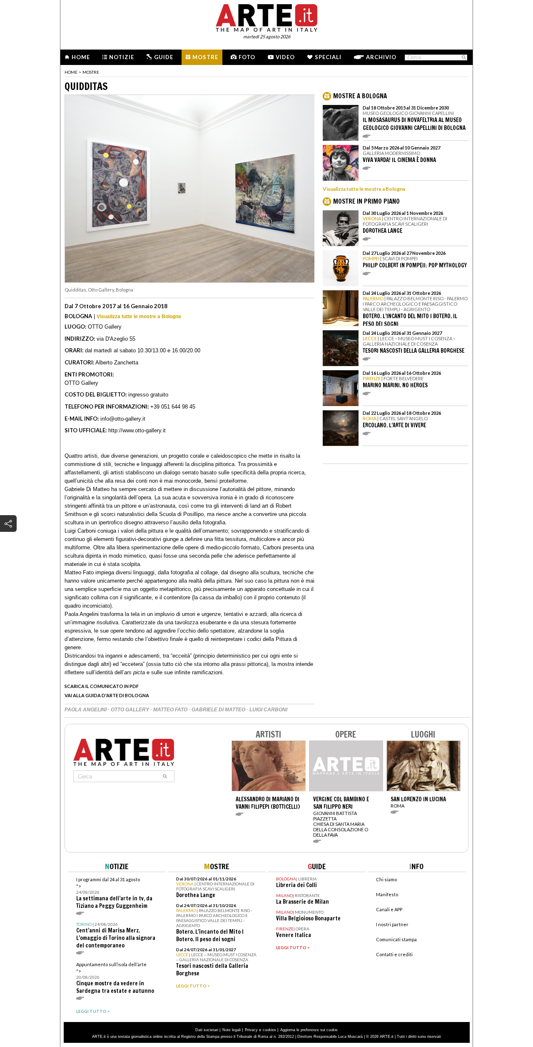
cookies (269, 1030)
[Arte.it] (266, 17)
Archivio (381, 57)
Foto (247, 57)
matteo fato (171, 710)
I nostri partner (392, 924)
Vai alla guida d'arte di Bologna (107, 695)
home (71, 72)
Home (81, 57)
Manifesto (387, 894)
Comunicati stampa (396, 939)
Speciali (328, 57)
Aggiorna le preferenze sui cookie (309, 1030)
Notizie (121, 57)
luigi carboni (268, 710)
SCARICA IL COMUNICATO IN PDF (102, 686)
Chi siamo (386, 879)
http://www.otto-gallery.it (137, 430)
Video (285, 57)
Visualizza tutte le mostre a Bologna (139, 316)
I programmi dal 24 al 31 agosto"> (114, 893)
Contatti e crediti (394, 954)
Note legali (231, 1030)
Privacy (251, 1030)
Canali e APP (389, 909)
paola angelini (86, 710)
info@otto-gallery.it (122, 419)
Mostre (205, 57)
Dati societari (206, 1030)
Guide (163, 57)
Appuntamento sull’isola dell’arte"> (115, 978)
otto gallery (130, 710)
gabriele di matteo (219, 710)
